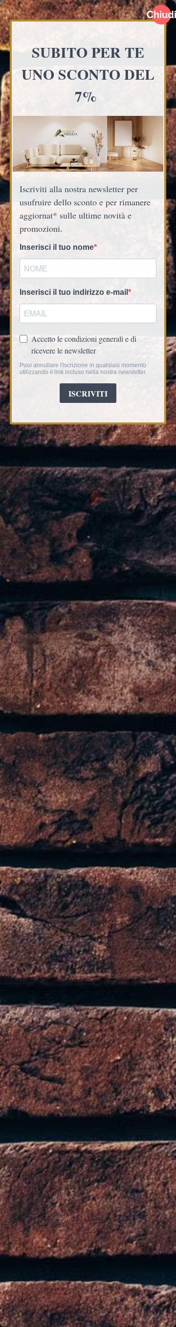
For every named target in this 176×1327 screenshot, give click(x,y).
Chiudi (161, 15)
